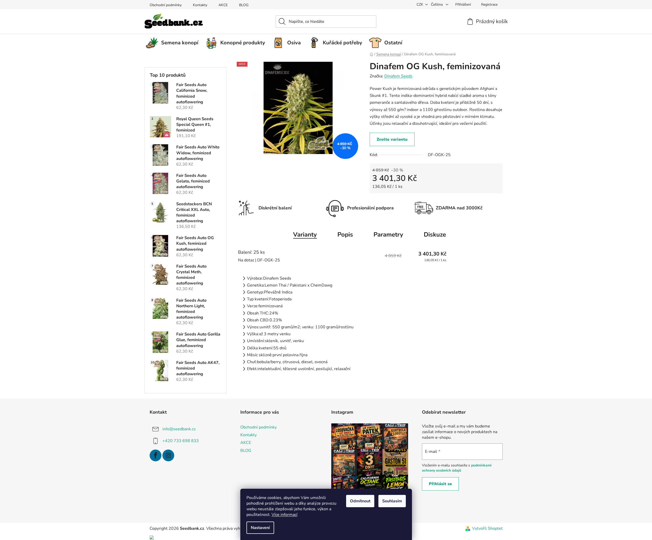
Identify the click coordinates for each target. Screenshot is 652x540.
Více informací (284, 514)
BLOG (244, 5)
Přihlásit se (440, 484)
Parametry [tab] (388, 234)
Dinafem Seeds (398, 76)
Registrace (489, 4)
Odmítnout (360, 501)
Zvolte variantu (392, 139)
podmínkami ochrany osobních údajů (457, 468)
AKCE (223, 5)
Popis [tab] (345, 234)
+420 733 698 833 (180, 441)
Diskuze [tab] (435, 234)
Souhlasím (392, 501)
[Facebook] (155, 455)
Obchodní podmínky (166, 5)
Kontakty (200, 5)
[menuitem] (173, 43)
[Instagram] (168, 455)
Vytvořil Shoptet (487, 528)
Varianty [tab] (305, 234)
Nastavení (260, 528)
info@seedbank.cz (178, 429)
